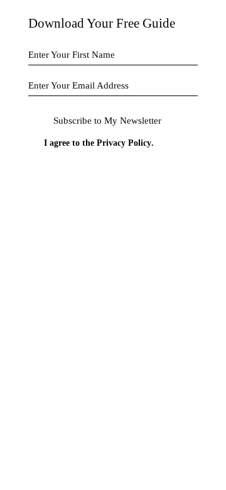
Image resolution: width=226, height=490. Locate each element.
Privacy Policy (124, 143)
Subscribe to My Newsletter (107, 121)
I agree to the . (99, 143)
